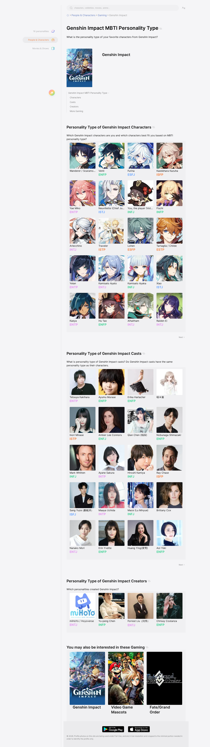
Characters (75, 97)
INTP (102, 476)
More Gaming (76, 111)
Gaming (102, 15)
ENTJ (102, 287)
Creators (74, 106)
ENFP (103, 174)
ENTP (74, 212)
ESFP (131, 249)
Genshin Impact (118, 15)
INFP (160, 212)
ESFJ (131, 174)
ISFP (160, 174)
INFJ (131, 212)
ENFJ (102, 439)
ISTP (102, 249)
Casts (72, 102)
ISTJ (102, 212)
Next (181, 337)
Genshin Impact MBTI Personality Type (87, 93)
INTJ (73, 249)
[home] (68, 15)
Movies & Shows (40, 48)
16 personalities (41, 31)
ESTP (160, 249)
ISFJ (73, 514)
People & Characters (83, 15)
